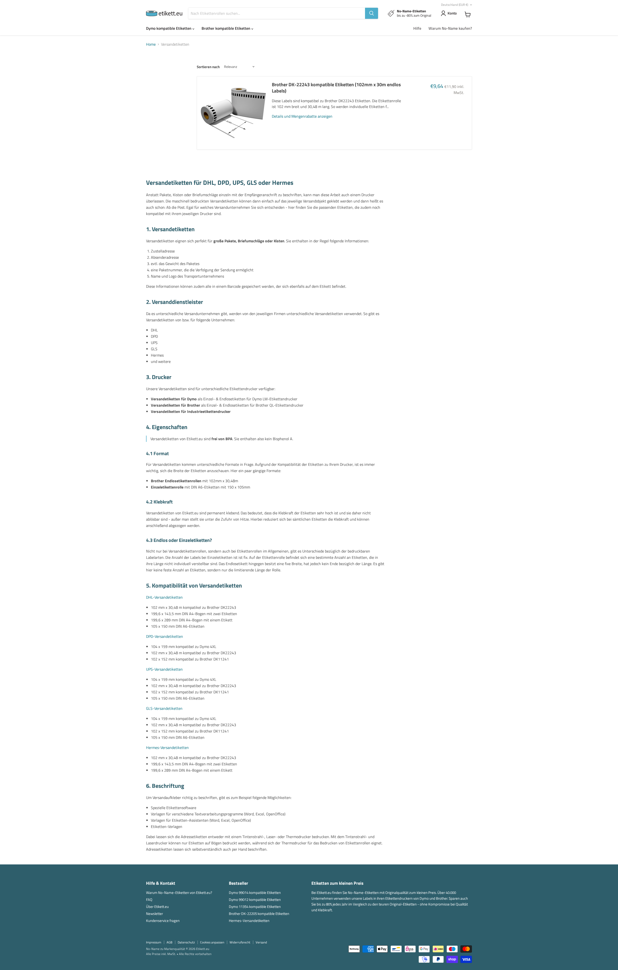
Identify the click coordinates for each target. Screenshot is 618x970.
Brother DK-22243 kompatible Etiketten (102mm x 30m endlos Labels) (336, 87)
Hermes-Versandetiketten (167, 747)
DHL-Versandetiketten (164, 597)
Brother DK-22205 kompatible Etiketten (259, 913)
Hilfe (417, 28)
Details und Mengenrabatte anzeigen (302, 116)
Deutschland (454, 4)
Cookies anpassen (212, 942)
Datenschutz (186, 942)
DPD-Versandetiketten (164, 636)
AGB (169, 942)
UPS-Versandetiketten (164, 669)
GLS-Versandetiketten (164, 708)
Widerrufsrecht (240, 942)
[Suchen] (371, 13)
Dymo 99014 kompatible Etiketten (255, 892)
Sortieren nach (208, 67)
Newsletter (154, 913)
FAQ (149, 899)
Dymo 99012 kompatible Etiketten (255, 899)
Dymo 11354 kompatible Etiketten (255, 906)
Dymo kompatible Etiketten (169, 28)
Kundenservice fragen (163, 920)
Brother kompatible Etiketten (226, 28)
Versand (261, 942)
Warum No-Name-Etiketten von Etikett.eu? (179, 892)
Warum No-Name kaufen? (450, 28)
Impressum (153, 942)
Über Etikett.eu (157, 906)
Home (151, 44)
